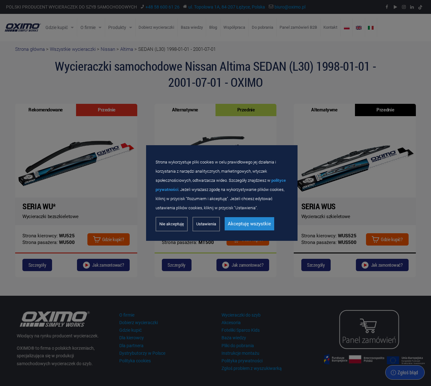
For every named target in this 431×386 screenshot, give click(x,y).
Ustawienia (206, 224)
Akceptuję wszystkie (249, 224)
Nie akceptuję (171, 224)
